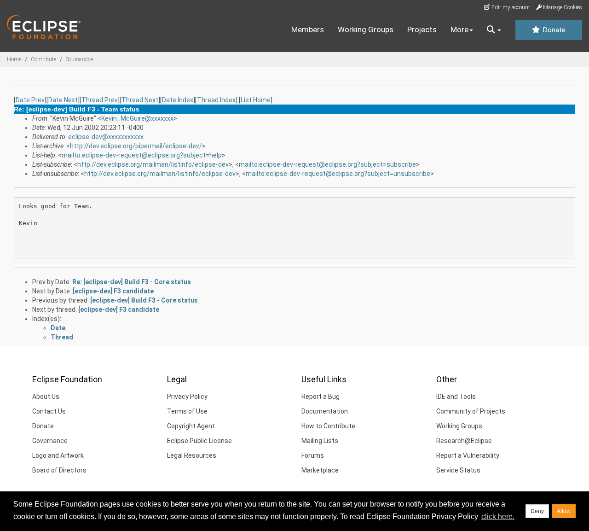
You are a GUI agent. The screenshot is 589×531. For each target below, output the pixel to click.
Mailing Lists (319, 440)
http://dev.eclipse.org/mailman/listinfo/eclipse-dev (153, 164)
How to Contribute (328, 426)
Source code (79, 59)
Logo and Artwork (58, 455)
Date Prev (30, 100)
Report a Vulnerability (467, 455)
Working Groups (365, 29)
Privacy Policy (187, 396)
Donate (553, 30)
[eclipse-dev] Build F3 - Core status (144, 300)
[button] (494, 30)
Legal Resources (191, 455)
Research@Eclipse (464, 440)
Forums (312, 455)
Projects (422, 29)
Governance (50, 440)
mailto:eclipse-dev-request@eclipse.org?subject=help (142, 155)
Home (14, 59)
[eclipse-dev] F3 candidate (113, 291)
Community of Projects (470, 411)
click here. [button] (497, 516)
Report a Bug (320, 396)
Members (307, 29)
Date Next (63, 100)
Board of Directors (59, 470)
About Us (45, 396)
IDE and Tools (456, 396)
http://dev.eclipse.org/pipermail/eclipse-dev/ (136, 146)
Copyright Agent (191, 426)
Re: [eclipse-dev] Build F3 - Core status (131, 282)
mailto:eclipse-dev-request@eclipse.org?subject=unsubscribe (338, 173)
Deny (537, 511)
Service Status (458, 470)
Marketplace (320, 470)
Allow (564, 511)
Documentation (324, 411)
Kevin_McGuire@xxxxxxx (137, 118)
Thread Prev (99, 100)
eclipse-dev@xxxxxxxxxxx (106, 136)
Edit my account (510, 7)
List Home (256, 100)
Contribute (43, 59)
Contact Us (49, 411)
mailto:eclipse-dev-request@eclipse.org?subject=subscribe (327, 164)
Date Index (177, 100)
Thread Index (216, 100)
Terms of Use (187, 411)
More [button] (459, 29)
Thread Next (139, 100)
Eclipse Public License (199, 440)
